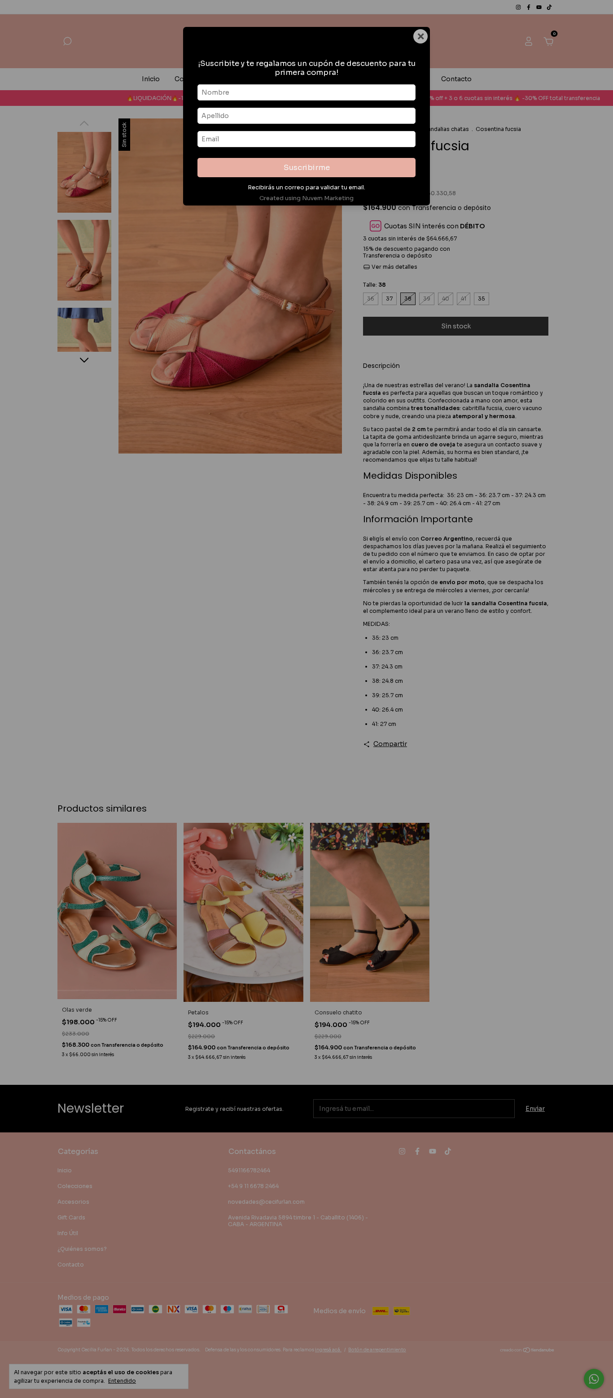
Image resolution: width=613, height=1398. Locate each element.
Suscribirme (307, 167)
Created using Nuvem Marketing (306, 198)
